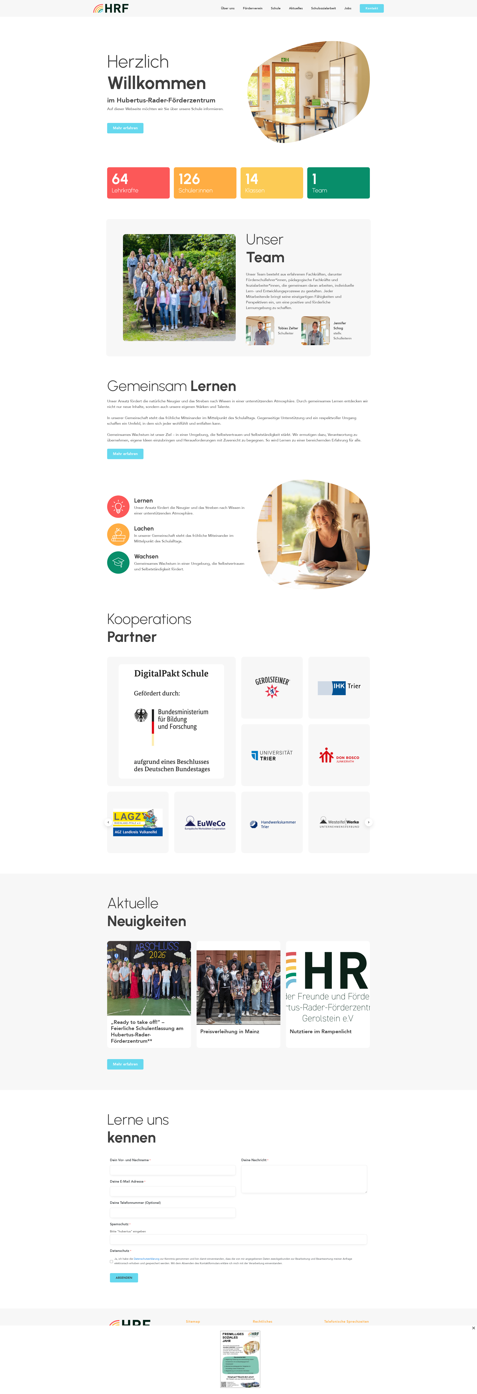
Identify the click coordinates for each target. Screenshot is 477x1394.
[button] (108, 822)
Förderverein (253, 8)
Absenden (124, 1278)
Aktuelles (296, 8)
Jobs (347, 8)
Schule (276, 8)
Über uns (228, 8)
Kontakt (372, 8)
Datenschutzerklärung (146, 1259)
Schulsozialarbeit (323, 8)
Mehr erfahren (125, 128)
